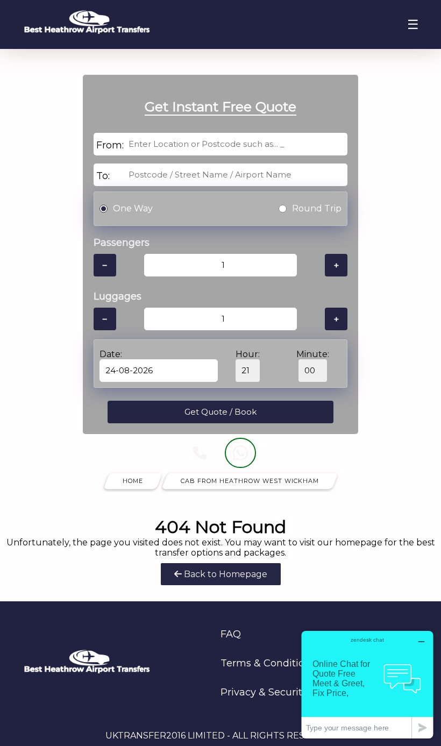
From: (110, 145)
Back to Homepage (224, 574)
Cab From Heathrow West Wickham (250, 481)
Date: (110, 354)
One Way (133, 208)
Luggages (117, 296)
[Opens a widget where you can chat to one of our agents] (367, 684)
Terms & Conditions (268, 663)
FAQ (230, 634)
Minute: (312, 354)
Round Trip (317, 208)
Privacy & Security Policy (279, 692)
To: (103, 176)
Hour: (248, 354)
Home (133, 481)
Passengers (122, 242)
